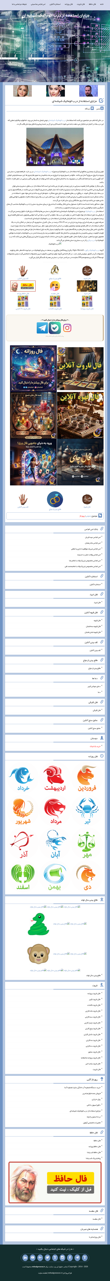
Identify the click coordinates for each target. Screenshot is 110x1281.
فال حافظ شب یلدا (94, 1152)
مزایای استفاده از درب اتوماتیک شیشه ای (55, 15)
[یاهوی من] (85, 1257)
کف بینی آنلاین (95, 650)
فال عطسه (97, 1219)
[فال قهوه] (80, 416)
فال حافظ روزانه (95, 1146)
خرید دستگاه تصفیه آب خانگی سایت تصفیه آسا (82, 1087)
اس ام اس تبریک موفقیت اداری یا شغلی (86, 549)
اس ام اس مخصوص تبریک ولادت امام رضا (85, 560)
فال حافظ (92, 4)
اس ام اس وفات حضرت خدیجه (89, 555)
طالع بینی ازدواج (94, 668)
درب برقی (91, 240)
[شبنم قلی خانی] (22, 91)
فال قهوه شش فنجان (93, 632)
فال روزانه (69, 4)
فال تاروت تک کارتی (93, 1011)
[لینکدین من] (25, 1257)
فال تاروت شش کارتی (92, 1034)
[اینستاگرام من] (62, 1257)
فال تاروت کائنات (94, 1005)
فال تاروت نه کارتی (93, 1040)
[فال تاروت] (80, 369)
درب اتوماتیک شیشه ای (57, 120)
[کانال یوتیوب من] (33, 1257)
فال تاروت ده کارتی (93, 1046)
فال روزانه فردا (95, 1237)
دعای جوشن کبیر (94, 686)
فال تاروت (81, 4)
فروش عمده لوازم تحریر (91, 1093)
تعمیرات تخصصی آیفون (92, 1122)
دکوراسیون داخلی (94, 1105)
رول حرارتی (96, 1099)
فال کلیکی (97, 710)
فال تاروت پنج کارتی (93, 1028)
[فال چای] (80, 463)
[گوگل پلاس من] (40, 1257)
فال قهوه (97, 620)
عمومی (88, 516)
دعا (99, 692)
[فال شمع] (33, 416)
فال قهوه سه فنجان (93, 626)
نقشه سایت (42, 1273)
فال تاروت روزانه (94, 993)
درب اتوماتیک (90, 211)
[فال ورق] (33, 463)
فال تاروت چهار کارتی (92, 1022)
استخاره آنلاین (55, 4)
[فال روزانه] (33, 369)
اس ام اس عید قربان (93, 537)
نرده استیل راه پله (94, 1117)
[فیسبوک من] (70, 1257)
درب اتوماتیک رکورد (92, 250)
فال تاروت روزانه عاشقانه (91, 1058)
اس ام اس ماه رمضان (93, 543)
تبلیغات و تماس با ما (19, 4)
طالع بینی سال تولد (93, 975)
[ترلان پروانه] (55, 91)
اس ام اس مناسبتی (38, 4)
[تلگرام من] (77, 1257)
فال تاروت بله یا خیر (93, 1063)
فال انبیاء (97, 602)
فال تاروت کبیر (95, 999)
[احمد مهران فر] (88, 91)
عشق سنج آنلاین (94, 728)
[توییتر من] (47, 1257)
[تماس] (55, 1257)
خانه (102, 4)
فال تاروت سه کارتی (93, 1017)
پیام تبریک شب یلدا (93, 1158)
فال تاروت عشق (94, 1052)
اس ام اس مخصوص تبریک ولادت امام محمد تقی (83, 566)
